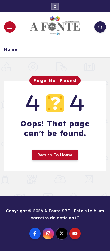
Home (10, 49)
